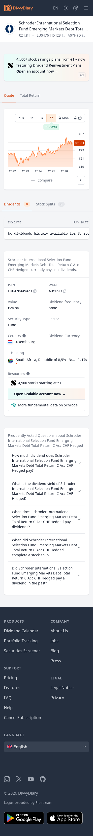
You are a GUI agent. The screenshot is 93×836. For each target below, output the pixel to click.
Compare (45, 180)
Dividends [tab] (16, 204)
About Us (59, 631)
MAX (65, 118)
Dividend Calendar (21, 631)
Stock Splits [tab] (49, 204)
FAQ (8, 697)
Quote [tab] (9, 95)
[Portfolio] (75, 7)
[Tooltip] (23, 336)
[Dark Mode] (65, 7)
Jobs (55, 641)
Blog (55, 650)
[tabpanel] (46, 149)
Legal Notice (62, 687)
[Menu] (86, 8)
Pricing (10, 677)
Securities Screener (22, 650)
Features (12, 687)
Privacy (57, 697)
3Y (41, 118)
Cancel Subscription (22, 717)
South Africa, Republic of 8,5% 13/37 (45, 359)
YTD (21, 118)
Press (56, 660)
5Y (51, 119)
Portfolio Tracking (21, 641)
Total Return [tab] (30, 95)
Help (8, 707)
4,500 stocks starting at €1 (40, 382)
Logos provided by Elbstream (28, 802)
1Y (32, 118)
